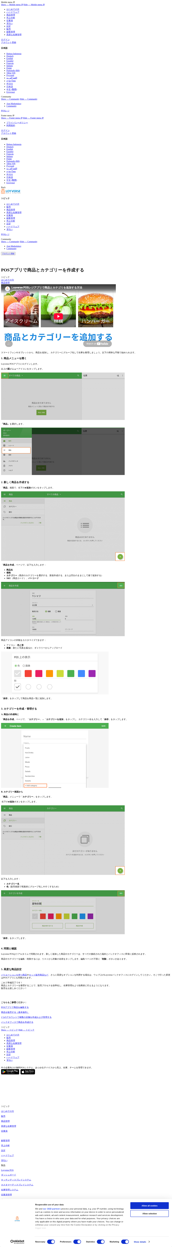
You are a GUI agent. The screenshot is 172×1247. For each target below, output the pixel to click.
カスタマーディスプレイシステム (17, 1185)
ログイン (5, 39)
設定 (8, 26)
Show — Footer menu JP (11, 118)
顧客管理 (10, 32)
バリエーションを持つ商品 (14, 975)
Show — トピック (9, 1030)
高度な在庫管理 (14, 34)
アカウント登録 (8, 42)
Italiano (9, 66)
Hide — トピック (26, 1030)
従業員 (9, 20)
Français (10, 63)
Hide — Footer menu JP (33, 118)
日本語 (9, 86)
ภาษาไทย (11, 81)
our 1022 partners (52, 1209)
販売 (8, 29)
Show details (140, 1242)
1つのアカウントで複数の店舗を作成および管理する (26, 1017)
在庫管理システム (9, 1190)
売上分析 (10, 18)
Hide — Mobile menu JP (34, 4)
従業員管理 (6, 1195)
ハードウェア (12, 12)
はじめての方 (12, 9)
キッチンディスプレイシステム (16, 1180)
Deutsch (9, 56)
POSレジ (5, 111)
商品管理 (10, 15)
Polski (9, 68)
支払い (9, 23)
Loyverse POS (7, 1170)
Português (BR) (13, 70)
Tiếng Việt (10, 73)
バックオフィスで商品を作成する (17, 1022)
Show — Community (10, 99)
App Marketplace (13, 103)
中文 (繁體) (11, 89)
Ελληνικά (10, 92)
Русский (10, 75)
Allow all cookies (149, 1206)
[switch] (77, 1241)
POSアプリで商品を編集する (15, 1007)
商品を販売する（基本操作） (15, 1012)
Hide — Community (28, 99)
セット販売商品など (38, 975)
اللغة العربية (11, 78)
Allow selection (149, 1213)
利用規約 (10, 125)
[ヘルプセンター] (10, 193)
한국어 (9, 84)
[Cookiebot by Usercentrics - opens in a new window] (17, 1242)
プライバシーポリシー (17, 122)
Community (11, 106)
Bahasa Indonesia (13, 54)
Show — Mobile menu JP (12, 4)
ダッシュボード (8, 1175)
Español (9, 61)
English (9, 58)
